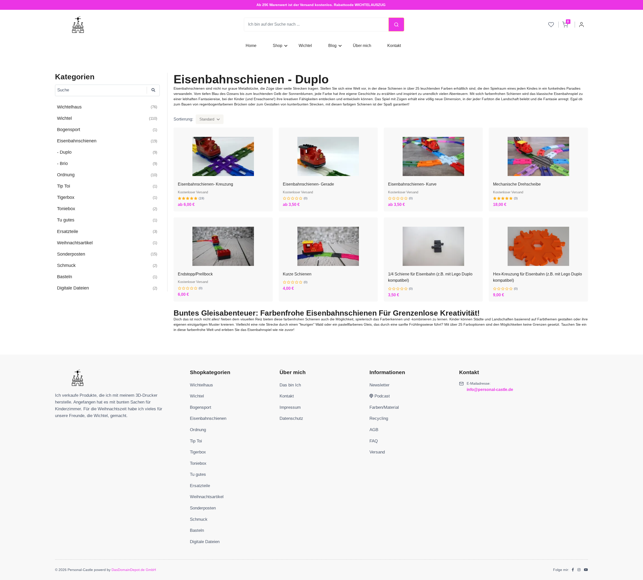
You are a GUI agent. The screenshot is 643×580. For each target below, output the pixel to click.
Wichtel (305, 45)
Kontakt (394, 45)
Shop (277, 45)
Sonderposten (203, 508)
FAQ (373, 441)
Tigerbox (198, 452)
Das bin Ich (290, 385)
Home (251, 45)
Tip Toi (196, 441)
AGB (373, 429)
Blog (332, 45)
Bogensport (200, 407)
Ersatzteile (200, 485)
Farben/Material (384, 407)
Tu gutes (198, 474)
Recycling (378, 418)
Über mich (362, 45)
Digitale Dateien (205, 541)
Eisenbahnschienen (208, 418)
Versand (377, 452)
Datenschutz (291, 418)
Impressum (290, 407)
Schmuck (198, 519)
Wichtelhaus (201, 385)
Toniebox (198, 463)
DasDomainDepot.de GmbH (134, 570)
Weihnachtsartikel (207, 496)
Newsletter (379, 385)
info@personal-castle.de (490, 389)
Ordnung (198, 429)
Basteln (197, 530)
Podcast (381, 396)
